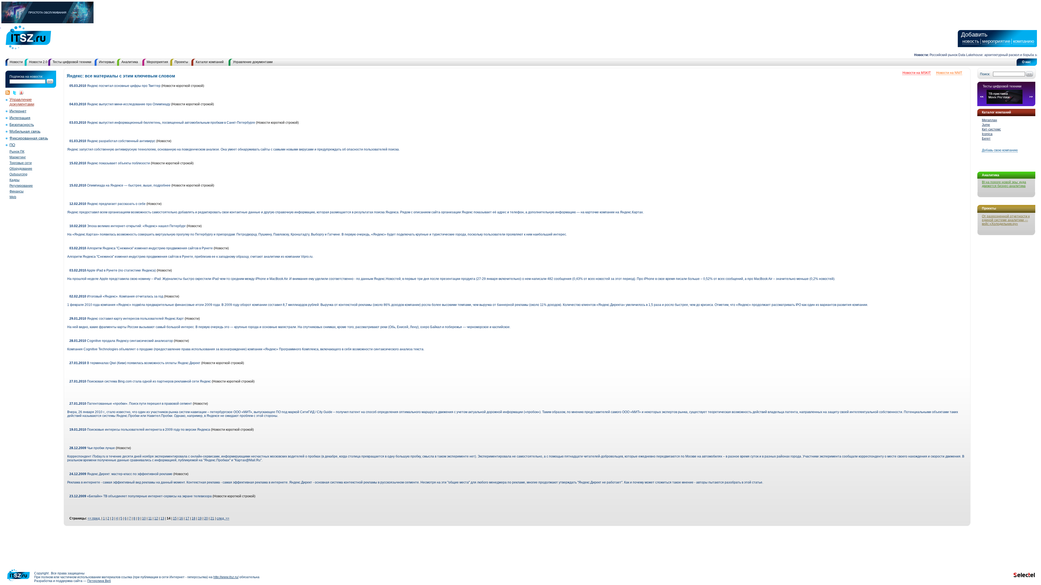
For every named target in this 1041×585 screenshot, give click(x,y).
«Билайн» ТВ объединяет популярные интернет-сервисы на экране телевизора (140, 496)
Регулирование (21, 186)
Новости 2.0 (38, 62)
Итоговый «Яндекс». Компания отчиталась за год (116, 296)
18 (193, 518)
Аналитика (129, 62)
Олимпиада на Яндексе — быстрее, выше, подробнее (120, 185)
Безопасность (21, 125)
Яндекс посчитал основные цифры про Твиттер (114, 86)
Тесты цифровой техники (72, 62)
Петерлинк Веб (99, 581)
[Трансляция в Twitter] (16, 92)
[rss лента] (8, 92)
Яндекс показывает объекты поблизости (109, 163)
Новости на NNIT (949, 73)
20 (206, 518)
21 (212, 518)
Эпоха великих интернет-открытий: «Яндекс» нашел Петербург (127, 226)
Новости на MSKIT (916, 73)
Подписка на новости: (26, 77)
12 (156, 518)
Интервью (106, 62)
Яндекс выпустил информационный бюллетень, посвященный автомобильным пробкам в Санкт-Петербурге (162, 123)
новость (970, 41)
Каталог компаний (210, 62)
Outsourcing (18, 174)
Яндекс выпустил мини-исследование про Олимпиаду (119, 104)
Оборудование (20, 169)
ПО (12, 145)
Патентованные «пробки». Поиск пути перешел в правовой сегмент (130, 404)
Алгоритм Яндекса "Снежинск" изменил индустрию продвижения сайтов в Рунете (141, 248)
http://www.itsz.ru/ (226, 577)
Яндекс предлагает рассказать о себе (107, 204)
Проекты (181, 62)
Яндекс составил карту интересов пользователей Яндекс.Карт (126, 319)
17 (187, 518)
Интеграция (19, 118)
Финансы (16, 191)
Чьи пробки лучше (92, 448)
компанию (1023, 41)
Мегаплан (989, 120)
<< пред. (94, 518)
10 (144, 518)
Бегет (986, 138)
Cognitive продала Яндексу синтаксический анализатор (121, 341)
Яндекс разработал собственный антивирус (112, 141)
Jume (986, 125)
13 (162, 518)
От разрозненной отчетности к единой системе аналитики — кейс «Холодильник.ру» (1006, 220)
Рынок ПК (16, 151)
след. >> (223, 518)
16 (181, 518)
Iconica (987, 134)
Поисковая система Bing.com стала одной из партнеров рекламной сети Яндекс (140, 381)
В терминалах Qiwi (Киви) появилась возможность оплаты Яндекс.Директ (134, 363)
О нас (1026, 62)
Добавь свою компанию (1000, 150)
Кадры (14, 180)
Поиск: (985, 74)
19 (200, 518)
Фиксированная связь (28, 138)
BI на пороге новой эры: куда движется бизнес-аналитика (1004, 184)
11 (150, 518)
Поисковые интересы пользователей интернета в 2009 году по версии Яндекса (139, 430)
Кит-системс (991, 129)
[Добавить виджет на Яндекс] (22, 92)
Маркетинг (17, 157)
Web (12, 197)
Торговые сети (20, 163)
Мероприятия (157, 62)
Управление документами (253, 62)
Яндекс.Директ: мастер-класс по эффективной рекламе (120, 474)
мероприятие (996, 41)
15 (175, 518)
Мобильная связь (24, 131)
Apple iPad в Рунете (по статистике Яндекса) (112, 270)
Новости (16, 62)
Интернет (17, 111)
